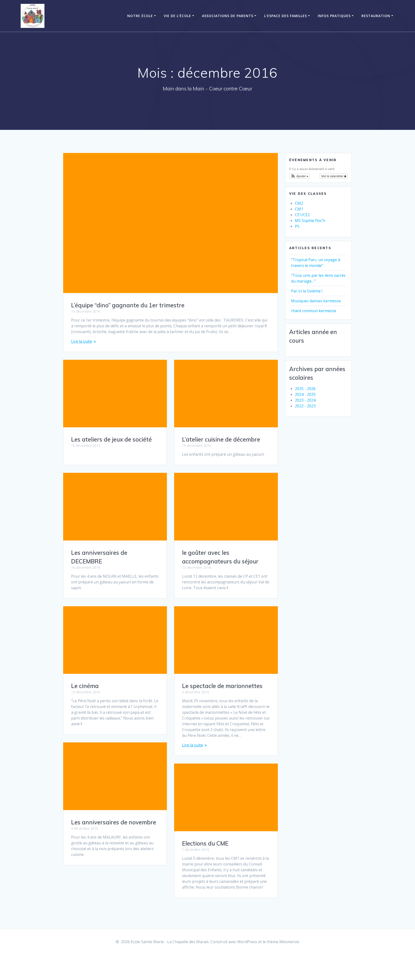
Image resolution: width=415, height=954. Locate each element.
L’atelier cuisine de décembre (221, 439)
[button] (299, 176)
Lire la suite (81, 341)
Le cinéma (85, 685)
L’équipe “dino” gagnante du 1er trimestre (127, 305)
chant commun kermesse (313, 310)
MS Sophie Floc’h (310, 220)
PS (297, 226)
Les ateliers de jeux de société (111, 439)
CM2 (299, 203)
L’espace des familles (285, 15)
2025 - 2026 (305, 388)
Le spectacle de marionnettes (222, 685)
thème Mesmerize (283, 941)
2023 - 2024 (305, 400)
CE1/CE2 (302, 214)
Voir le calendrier (332, 176)
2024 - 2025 (305, 394)
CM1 (299, 209)
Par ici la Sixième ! (306, 291)
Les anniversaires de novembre (113, 822)
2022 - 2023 (305, 406)
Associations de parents (227, 15)
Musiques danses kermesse (316, 300)
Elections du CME (205, 843)
